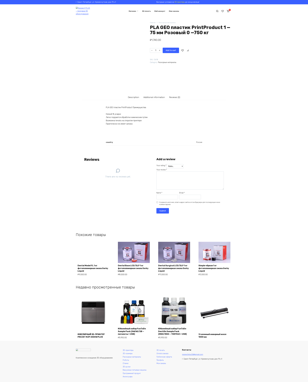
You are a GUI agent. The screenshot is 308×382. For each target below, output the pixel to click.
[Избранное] (222, 11)
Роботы (126, 360)
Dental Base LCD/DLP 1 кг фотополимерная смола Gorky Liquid (133, 268)
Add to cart (171, 50)
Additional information (154, 97)
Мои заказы (174, 11)
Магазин (132, 11)
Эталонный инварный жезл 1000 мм (212, 335)
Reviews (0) (174, 97)
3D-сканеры (127, 354)
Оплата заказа (162, 354)
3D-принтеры (128, 350)
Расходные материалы (167, 22)
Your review (161, 170)
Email (182, 193)
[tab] (134, 97)
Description (133, 97)
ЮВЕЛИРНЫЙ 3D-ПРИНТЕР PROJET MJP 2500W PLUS (91, 335)
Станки (125, 363)
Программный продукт (132, 373)
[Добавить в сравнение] (187, 50)
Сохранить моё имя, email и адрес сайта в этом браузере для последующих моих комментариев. (189, 203)
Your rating (161, 166)
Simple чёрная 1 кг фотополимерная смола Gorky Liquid (214, 268)
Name (159, 193)
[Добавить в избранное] (182, 50)
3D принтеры (179, 2)
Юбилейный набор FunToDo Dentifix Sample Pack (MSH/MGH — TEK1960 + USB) (172, 331)
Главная (153, 22)
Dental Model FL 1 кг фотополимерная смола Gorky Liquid (93, 268)
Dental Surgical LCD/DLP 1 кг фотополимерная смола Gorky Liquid (173, 268)
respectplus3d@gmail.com (192, 354)
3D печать (146, 11)
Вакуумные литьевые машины (134, 370)
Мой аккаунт (159, 11)
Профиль (160, 360)
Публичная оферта (164, 357)
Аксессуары (127, 377)
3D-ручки (126, 367)
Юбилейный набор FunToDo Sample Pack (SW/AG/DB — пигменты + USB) (132, 331)
